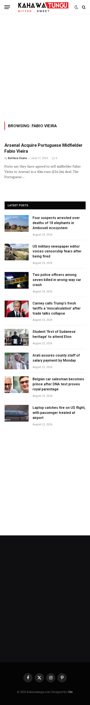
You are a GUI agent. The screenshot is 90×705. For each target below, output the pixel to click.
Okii (70, 692)
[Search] (83, 7)
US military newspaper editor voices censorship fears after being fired (57, 251)
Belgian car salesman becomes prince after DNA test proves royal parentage (58, 384)
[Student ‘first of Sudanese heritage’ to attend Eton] (17, 337)
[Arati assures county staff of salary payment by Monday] (17, 361)
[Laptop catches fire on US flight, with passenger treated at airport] (17, 413)
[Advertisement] (45, 67)
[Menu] (7, 7)
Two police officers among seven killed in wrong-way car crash (57, 280)
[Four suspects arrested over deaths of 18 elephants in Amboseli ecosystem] (17, 223)
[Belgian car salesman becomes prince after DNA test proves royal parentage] (17, 384)
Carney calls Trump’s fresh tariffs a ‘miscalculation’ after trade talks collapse (57, 308)
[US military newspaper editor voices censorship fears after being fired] (17, 252)
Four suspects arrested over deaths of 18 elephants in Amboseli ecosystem (56, 223)
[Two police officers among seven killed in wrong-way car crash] (17, 280)
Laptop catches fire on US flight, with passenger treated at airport (59, 413)
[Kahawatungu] (43, 7)
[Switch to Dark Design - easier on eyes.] (76, 7)
